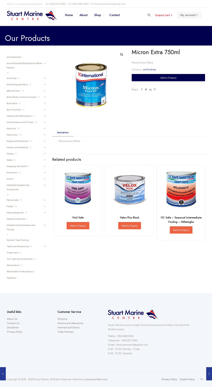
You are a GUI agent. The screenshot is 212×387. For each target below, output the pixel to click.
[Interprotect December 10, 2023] (209, 373)
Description (63, 132)
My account (187, 15)
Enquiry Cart (162, 15)
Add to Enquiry (168, 77)
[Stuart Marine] (32, 15)
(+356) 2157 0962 (57, 3)
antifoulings (149, 69)
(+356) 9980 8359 (79, 3)
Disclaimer (13, 327)
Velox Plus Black (129, 217)
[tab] (63, 132)
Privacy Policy (15, 331)
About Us (12, 318)
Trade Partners (65, 331)
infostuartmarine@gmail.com (109, 3)
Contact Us (13, 323)
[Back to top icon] (201, 379)
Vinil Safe (78, 217)
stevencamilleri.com (96, 379)
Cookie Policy (187, 379)
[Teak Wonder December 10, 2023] (3, 373)
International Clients (68, 327)
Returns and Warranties (70, 323)
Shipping (62, 318)
